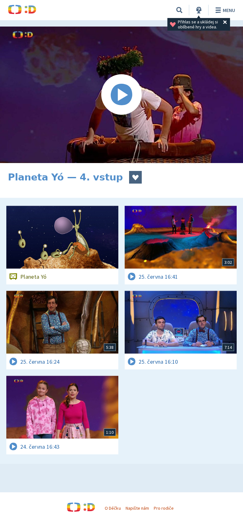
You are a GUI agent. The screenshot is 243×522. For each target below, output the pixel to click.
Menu (229, 10)
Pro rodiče (164, 508)
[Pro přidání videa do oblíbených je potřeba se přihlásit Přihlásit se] (135, 177)
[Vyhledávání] (179, 10)
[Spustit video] (121, 95)
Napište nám (137, 508)
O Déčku (113, 508)
